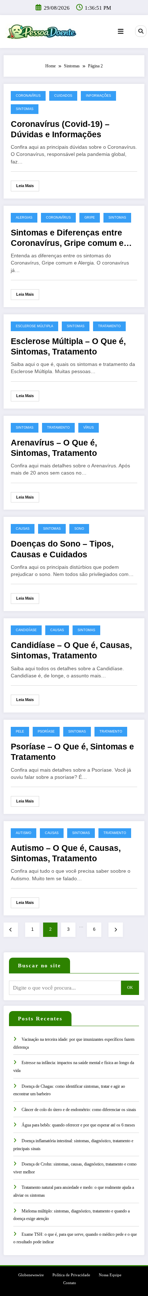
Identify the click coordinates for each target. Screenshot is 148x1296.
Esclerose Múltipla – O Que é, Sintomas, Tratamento (68, 346)
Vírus (88, 427)
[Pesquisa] (141, 31)
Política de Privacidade (71, 1275)
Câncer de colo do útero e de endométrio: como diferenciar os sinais (79, 1109)
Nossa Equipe (110, 1275)
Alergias (24, 217)
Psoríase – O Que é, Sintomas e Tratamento (72, 752)
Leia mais (25, 186)
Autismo (23, 833)
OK (130, 988)
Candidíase (26, 630)
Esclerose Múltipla (34, 326)
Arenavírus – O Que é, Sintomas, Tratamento (54, 448)
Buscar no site (39, 965)
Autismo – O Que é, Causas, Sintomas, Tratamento (66, 853)
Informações (98, 95)
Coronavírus (28, 95)
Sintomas (24, 109)
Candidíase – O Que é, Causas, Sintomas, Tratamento (71, 650)
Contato (69, 1283)
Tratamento (109, 326)
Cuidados (63, 95)
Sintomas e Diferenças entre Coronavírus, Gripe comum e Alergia (67, 238)
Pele (20, 731)
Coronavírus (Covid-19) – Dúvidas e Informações (60, 129)
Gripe (89, 217)
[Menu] (121, 31)
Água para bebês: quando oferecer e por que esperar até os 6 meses (78, 1125)
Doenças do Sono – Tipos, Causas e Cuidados (62, 549)
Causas (22, 528)
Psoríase (46, 731)
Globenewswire (31, 1275)
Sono (79, 528)
